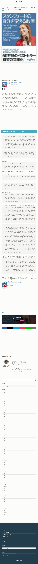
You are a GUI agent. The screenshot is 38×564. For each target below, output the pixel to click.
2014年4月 (4, 499)
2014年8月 (4, 490)
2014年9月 (4, 488)
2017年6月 (4, 438)
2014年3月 (4, 501)
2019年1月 (4, 412)
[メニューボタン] (1, 1)
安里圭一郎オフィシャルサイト (8, 536)
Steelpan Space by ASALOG (7, 530)
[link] (13, 371)
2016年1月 (4, 453)
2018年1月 (4, 427)
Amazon (8, 285)
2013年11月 (5, 510)
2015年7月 (4, 466)
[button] (4, 328)
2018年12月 (5, 414)
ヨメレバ (11, 83)
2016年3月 (4, 449)
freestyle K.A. (5, 541)
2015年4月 (4, 473)
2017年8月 (4, 434)
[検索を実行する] (35, 380)
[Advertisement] (19, 70)
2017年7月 (4, 436)
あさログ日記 (19, 1)
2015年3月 (4, 475)
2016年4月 (4, 447)
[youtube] (22, 371)
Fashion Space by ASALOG (7, 532)
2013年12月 (5, 508)
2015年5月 (4, 471)
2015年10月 (5, 460)
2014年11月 (5, 484)
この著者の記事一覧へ (23, 373)
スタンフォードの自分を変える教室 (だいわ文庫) (14, 82)
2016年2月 (4, 451)
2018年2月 (4, 425)
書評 (3, 312)
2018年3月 (4, 423)
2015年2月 (4, 477)
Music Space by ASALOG (7, 534)
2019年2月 (4, 410)
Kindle (11, 285)
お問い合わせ (20, 558)
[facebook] (16, 371)
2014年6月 (4, 495)
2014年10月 (5, 486)
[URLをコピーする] (33, 328)
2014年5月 (4, 497)
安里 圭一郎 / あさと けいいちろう (6, 366)
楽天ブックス (14, 285)
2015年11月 (5, 458)
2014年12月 (5, 482)
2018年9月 (4, 416)
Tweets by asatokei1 (5, 555)
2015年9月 (4, 462)
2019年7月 (4, 401)
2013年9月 (4, 514)
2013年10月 (5, 512)
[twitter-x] (17, 371)
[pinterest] (21, 371)
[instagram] (19, 371)
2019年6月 (4, 403)
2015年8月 (4, 464)
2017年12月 (5, 429)
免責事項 (17, 558)
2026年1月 (4, 392)
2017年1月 (4, 440)
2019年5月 (4, 405)
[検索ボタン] (37, 1)
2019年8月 (4, 399)
